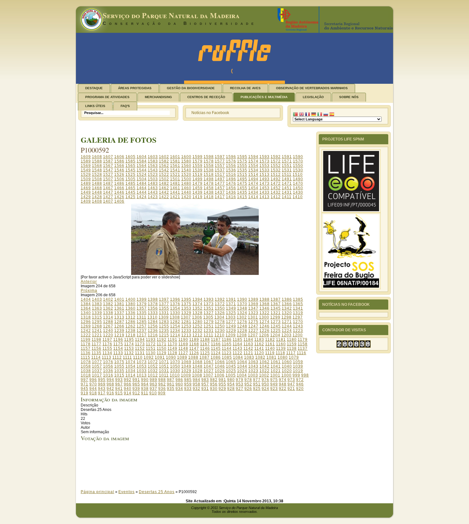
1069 (186, 362)
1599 (197, 156)
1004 (242, 375)
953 (239, 384)
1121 (248, 353)
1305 (208, 317)
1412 (276, 197)
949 (274, 384)
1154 (118, 348)
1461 (175, 188)
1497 (220, 179)
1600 (186, 156)
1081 (271, 357)
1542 (164, 170)
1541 (175, 170)
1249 (231, 326)
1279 (209, 321)
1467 (108, 188)
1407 (108, 201)
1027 (209, 371)
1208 (242, 335)
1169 (183, 344)
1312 (130, 317)
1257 (142, 326)
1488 (97, 183)
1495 (242, 179)
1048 (197, 366)
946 (300, 384)
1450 (298, 188)
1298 (286, 317)
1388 (264, 299)
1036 (108, 371)
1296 (86, 321)
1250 (220, 326)
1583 (153, 161)
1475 (242, 183)
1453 (264, 188)
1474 (253, 183)
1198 (96, 339)
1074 (130, 362)
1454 (253, 188)
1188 (205, 339)
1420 (186, 197)
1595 (242, 156)
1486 (119, 183)
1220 (108, 335)
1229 (231, 330)
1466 (119, 188)
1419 (197, 197)
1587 (108, 161)
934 (179, 388)
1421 (175, 197)
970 (93, 384)
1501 (175, 179)
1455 (242, 188)
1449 (86, 192)
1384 (86, 304)
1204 (275, 335)
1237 (142, 330)
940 (127, 388)
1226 (264, 330)
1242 (86, 330)
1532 (276, 170)
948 (283, 384)
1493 (264, 179)
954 (231, 384)
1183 (259, 339)
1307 (186, 317)
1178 (86, 344)
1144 (227, 348)
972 (300, 379)
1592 (276, 156)
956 (214, 384)
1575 (242, 161)
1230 (220, 330)
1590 (298, 156)
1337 (119, 313)
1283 (164, 321)
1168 (194, 344)
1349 (231, 308)
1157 (86, 348)
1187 (216, 339)
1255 (164, 326)
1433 (264, 192)
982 (214, 379)
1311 (141, 317)
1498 (209, 179)
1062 (264, 362)
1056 (108, 366)
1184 (248, 339)
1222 (86, 335)
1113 (106, 357)
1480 (186, 183)
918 (93, 393)
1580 (186, 161)
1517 (220, 174)
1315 (97, 317)
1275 (253, 321)
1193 (151, 339)
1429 (86, 197)
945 (84, 388)
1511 (287, 174)
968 (110, 384)
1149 (172, 348)
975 (274, 379)
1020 (287, 371)
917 (102, 393)
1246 (264, 326)
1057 (97, 366)
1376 (175, 304)
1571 (287, 161)
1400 (130, 299)
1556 (231, 165)
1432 (276, 192)
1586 (119, 161)
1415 (242, 197)
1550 (298, 165)
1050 (175, 366)
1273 (276, 321)
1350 (220, 308)
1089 (182, 357)
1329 (186, 313)
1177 (96, 344)
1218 (130, 335)
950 (265, 384)
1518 (209, 174)
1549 (86, 170)
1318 (86, 317)
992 (127, 379)
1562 (164, 165)
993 (119, 379)
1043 (253, 366)
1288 (108, 321)
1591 (287, 156)
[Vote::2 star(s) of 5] (200, 461)
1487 (108, 183)
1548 (97, 170)
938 (145, 388)
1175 (118, 344)
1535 (242, 170)
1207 (253, 335)
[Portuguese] (295, 114)
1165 (227, 344)
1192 (162, 339)
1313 (119, 317)
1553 (264, 165)
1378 (153, 304)
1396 (175, 299)
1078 (86, 362)
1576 (231, 161)
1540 (186, 170)
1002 (264, 375)
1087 (204, 357)
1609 (86, 156)
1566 (119, 165)
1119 (270, 353)
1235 (164, 330)
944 (93, 388)
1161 (270, 344)
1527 (108, 174)
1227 (253, 330)
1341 (298, 308)
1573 (264, 161)
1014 (130, 375)
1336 (130, 313)
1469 (86, 188)
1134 (107, 353)
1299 (275, 317)
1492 (276, 179)
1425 (130, 197)
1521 (175, 174)
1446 (119, 192)
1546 (119, 170)
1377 (164, 304)
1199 (86, 339)
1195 (129, 339)
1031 (164, 371)
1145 (216, 348)
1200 (298, 335)
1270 (298, 321)
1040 (287, 366)
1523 (153, 174)
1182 (270, 339)
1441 (175, 192)
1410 (298, 197)
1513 (264, 174)
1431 (287, 192)
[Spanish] (331, 114)
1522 (164, 174)
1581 (175, 161)
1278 (220, 321)
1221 (97, 335)
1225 (276, 330)
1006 (219, 375)
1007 (208, 375)
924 (265, 388)
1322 (264, 313)
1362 (108, 308)
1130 (151, 353)
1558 (209, 165)
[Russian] (325, 114)
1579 (197, 161)
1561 (175, 165)
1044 (242, 366)
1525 (130, 174)
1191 (172, 339)
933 (188, 388)
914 (127, 393)
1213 (186, 335)
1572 (276, 161)
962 (162, 384)
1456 (231, 188)
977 (257, 379)
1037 (97, 371)
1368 (264, 304)
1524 (142, 174)
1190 (183, 339)
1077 (97, 362)
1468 (97, 188)
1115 (85, 357)
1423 (153, 197)
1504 (142, 179)
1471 (287, 183)
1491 (287, 179)
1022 (264, 371)
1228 (242, 330)
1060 (287, 362)
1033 (142, 371)
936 (162, 388)
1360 (130, 308)
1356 (153, 308)
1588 (97, 161)
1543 (153, 170)
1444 (142, 192)
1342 (287, 308)
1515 (242, 174)
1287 (119, 321)
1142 (248, 348)
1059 (298, 362)
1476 (231, 183)
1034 (130, 371)
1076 (108, 362)
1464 (142, 188)
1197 (107, 339)
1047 (209, 366)
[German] (313, 114)
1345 (276, 308)
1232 (197, 330)
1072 (153, 362)
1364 (86, 308)
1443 (153, 192)
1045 (231, 366)
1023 (253, 371)
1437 (220, 192)
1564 (142, 165)
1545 (130, 170)
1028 (197, 371)
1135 (96, 353)
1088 (193, 357)
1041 (276, 366)
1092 (149, 357)
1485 (130, 183)
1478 (209, 183)
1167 (205, 344)
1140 (270, 348)
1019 (298, 371)
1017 (97, 375)
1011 (164, 375)
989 (153, 379)
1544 (142, 170)
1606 (119, 156)
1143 (237, 348)
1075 (119, 362)
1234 (175, 330)
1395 (186, 299)
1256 (153, 326)
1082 (260, 357)
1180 (292, 339)
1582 (164, 161)
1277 (231, 321)
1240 (108, 330)
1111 (127, 357)
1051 (164, 366)
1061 (276, 362)
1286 (130, 321)
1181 (281, 339)
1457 (220, 188)
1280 (197, 321)
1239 (119, 330)
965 (136, 384)
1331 (164, 313)
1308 (175, 317)
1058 (86, 366)
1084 (238, 357)
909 (162, 393)
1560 (186, 165)
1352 (197, 308)
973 (291, 379)
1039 (298, 366)
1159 (292, 344)
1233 (186, 330)
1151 (151, 348)
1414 (253, 197)
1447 (108, 192)
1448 (97, 192)
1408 (97, 201)
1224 (287, 330)
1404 (86, 299)
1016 (108, 375)
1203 (286, 335)
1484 (142, 183)
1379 (142, 304)
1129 (162, 353)
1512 (276, 174)
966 (127, 384)
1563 (153, 165)
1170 (172, 344)
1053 (142, 366)
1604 (142, 156)
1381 (119, 304)
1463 (153, 188)
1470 (298, 183)
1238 (130, 330)
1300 (264, 317)
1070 (175, 362)
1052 (153, 366)
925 (257, 388)
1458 (209, 188)
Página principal (97, 492)
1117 (291, 353)
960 (179, 384)
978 (248, 379)
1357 (142, 308)
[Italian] (319, 114)
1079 (294, 357)
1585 (130, 161)
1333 (153, 313)
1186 (227, 339)
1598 (209, 156)
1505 (130, 179)
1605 (130, 156)
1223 (298, 330)
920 (300, 388)
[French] (307, 114)
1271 (287, 321)
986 (179, 379)
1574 (253, 161)
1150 (162, 348)
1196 (118, 339)
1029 (186, 371)
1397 (164, 299)
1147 (194, 348)
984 (196, 379)
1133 (118, 353)
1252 (197, 326)
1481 (175, 183)
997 (84, 379)
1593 (264, 156)
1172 (151, 344)
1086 (216, 357)
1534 (253, 170)
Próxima (89, 290)
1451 (287, 188)
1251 (209, 326)
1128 (172, 353)
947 (291, 384)
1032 (153, 371)
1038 (86, 371)
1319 (298, 313)
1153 (129, 348)
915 (119, 393)
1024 (242, 371)
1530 (298, 170)
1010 (175, 375)
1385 (298, 299)
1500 (186, 179)
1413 (264, 197)
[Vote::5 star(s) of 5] (200, 474)
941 (119, 388)
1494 (253, 179)
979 (239, 379)
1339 (97, 313)
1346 (264, 308)
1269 (86, 326)
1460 (186, 188)
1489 (86, 183)
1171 (162, 344)
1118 (280, 353)
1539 (197, 170)
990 (145, 379)
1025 (231, 371)
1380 (130, 304)
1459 (197, 188)
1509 (86, 179)
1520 (186, 174)
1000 (286, 375)
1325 (231, 313)
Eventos (126, 492)
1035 (119, 371)
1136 (86, 353)
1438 (209, 192)
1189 (194, 339)
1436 (231, 192)
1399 (142, 299)
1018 (86, 375)
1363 (97, 308)
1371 (231, 304)
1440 (186, 192)
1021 (276, 371)
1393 (209, 299)
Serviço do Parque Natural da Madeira (171, 15)
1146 (205, 348)
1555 (242, 165)
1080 (283, 357)
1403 (97, 299)
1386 (287, 299)
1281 (186, 321)
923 (274, 388)
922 (283, 388)
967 (119, 384)
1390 (242, 299)
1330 (175, 313)
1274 (264, 321)
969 (102, 384)
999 (296, 375)
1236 (153, 330)
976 (265, 379)
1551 (287, 165)
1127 (183, 353)
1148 (183, 348)
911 (144, 393)
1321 (276, 313)
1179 (303, 339)
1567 (108, 165)
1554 (253, 165)
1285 (142, 321)
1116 (301, 353)
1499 (197, 179)
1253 (186, 326)
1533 (264, 170)
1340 (86, 313)
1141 (259, 348)
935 (171, 388)
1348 (242, 308)
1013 (142, 375)
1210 (219, 335)
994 (110, 379)
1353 (186, 308)
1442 (164, 192)
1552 (276, 165)
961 (171, 384)
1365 (298, 304)
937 (153, 388)
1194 (140, 339)
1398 (153, 299)
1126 (194, 353)
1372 (220, 304)
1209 (231, 335)
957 (205, 384)
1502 (164, 179)
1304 (219, 317)
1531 (287, 170)
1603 (153, 156)
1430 (298, 192)
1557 (220, 165)
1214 (175, 335)
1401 (119, 299)
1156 (96, 348)
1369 (253, 304)
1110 (138, 357)
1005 (231, 375)
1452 (276, 188)
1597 (220, 156)
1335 (142, 313)
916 (110, 393)
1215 (164, 335)
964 (145, 384)
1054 (130, 366)
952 (248, 384)
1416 (231, 197)
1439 (197, 192)
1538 (209, 170)
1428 (97, 197)
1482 (164, 183)
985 (188, 379)
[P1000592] (195, 273)
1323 (253, 313)
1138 (292, 348)
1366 (287, 304)
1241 (97, 330)
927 (239, 388)
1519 (197, 174)
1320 (287, 313)
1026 (220, 371)
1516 (231, 174)
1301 (253, 317)
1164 (237, 344)
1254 (175, 326)
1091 (160, 357)
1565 (130, 165)
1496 (231, 179)
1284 (153, 321)
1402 (108, 299)
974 (283, 379)
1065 (231, 362)
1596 (231, 156)
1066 (220, 362)
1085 (227, 357)
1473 (264, 183)
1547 (108, 170)
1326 (220, 313)
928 (231, 388)
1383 (97, 304)
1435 (242, 192)
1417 (220, 197)
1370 (242, 304)
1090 (171, 357)
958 (196, 384)
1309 (164, 317)
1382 (108, 304)
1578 (209, 161)
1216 (153, 335)
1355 (164, 308)
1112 (117, 357)
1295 (97, 321)
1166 (216, 344)
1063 (253, 362)
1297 (298, 317)
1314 (108, 317)
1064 (242, 362)
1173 (140, 344)
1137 (303, 348)
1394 (197, 299)
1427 (108, 197)
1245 (276, 326)
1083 (249, 357)
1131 (140, 353)
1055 (119, 366)
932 (196, 388)
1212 (197, 335)
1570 (298, 161)
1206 (264, 335)
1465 (130, 188)
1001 (275, 375)
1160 (281, 344)
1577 (220, 161)
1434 (253, 192)
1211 (208, 335)
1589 (86, 161)
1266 (119, 326)
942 (110, 388)
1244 (287, 326)
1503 (153, 179)
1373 (209, 304)
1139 (281, 348)
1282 (175, 321)
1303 (231, 317)
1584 (142, 161)
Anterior (89, 281)
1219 (119, 335)
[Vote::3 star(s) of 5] (200, 465)
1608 (97, 156)
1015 (119, 375)
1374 (197, 304)
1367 (276, 304)
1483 (153, 183)
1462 (164, 188)
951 (257, 384)
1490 (298, 179)
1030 (175, 371)
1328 (197, 313)
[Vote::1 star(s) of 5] (200, 457)
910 (153, 393)
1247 (253, 326)
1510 (298, 174)
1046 (220, 366)
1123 (227, 353)
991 (136, 379)
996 (93, 379)
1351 (209, 308)
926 (248, 388)
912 (136, 393)
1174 (129, 344)
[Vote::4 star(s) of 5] (200, 470)
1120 (259, 353)
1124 (216, 353)
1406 (119, 201)
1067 (209, 362)
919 (84, 393)
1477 (220, 183)
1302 (242, 317)
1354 (175, 308)
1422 (164, 197)
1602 (164, 156)
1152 (140, 348)
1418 (209, 197)
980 (231, 379)
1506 (119, 179)
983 (205, 379)
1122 (237, 353)
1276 (242, 321)
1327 (209, 313)
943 (102, 388)
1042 (264, 366)
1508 (97, 179)
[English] (301, 114)
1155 (107, 348)
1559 (197, 165)
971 (84, 384)
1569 (86, 165)
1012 (153, 375)
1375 (186, 304)
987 (171, 379)
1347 (253, 308)
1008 (197, 375)
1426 (119, 197)
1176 (107, 344)
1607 (108, 156)
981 (222, 379)
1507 (108, 179)
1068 (197, 362)
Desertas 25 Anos (157, 492)
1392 (220, 299)
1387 (276, 299)
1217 (142, 335)
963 (153, 384)
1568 (97, 165)
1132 (129, 353)
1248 (242, 326)
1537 (220, 170)
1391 (231, 299)
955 (222, 384)
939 (136, 388)
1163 (248, 344)
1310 (152, 317)
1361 (119, 308)
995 (102, 379)
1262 (130, 326)
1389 (253, 299)
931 (205, 388)
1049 (186, 366)
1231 (209, 330)
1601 (175, 156)
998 (305, 375)
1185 (237, 339)
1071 (164, 362)
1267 (108, 326)
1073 (142, 362)
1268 (97, 326)
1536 (231, 170)
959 (188, 384)
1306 (197, 317)
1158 (303, 344)
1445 (130, 192)
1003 (253, 375)
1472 (276, 183)
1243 (298, 326)
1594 (253, 156)
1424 (142, 197)
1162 (259, 344)
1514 (253, 174)
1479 (197, 183)
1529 (86, 174)
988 (162, 379)
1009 (186, 375)
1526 (119, 174)
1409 (86, 201)
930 (214, 388)
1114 (96, 357)
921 (291, 388)
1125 (205, 353)
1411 (287, 197)
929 (222, 388)
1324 (242, 313)
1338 (108, 313)
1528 (97, 174)
